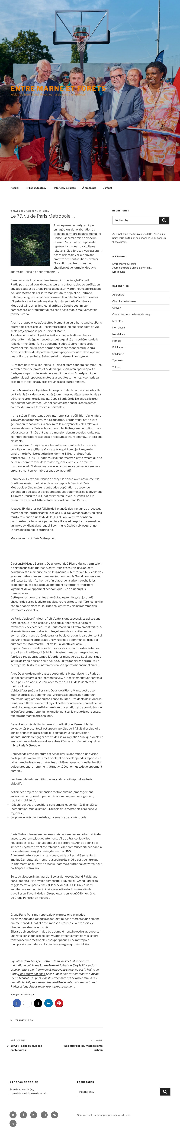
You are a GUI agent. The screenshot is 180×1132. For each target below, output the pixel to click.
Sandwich (82, 1114)
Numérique (118, 334)
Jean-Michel (40, 211)
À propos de (89, 187)
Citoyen (116, 307)
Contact (107, 187)
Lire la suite (118, 271)
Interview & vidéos (65, 187)
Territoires (24, 1020)
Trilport (116, 367)
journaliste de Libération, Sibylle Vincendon (68, 965)
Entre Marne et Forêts (58, 88)
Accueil (15, 187)
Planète (116, 340)
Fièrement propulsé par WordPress (110, 1114)
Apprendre (118, 294)
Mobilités (117, 320)
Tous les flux (125, 237)
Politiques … (119, 347)
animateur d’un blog (48, 305)
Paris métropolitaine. (32, 974)
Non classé (118, 327)
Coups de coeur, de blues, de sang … (132, 314)
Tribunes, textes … (36, 187)
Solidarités (118, 353)
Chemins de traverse (124, 301)
